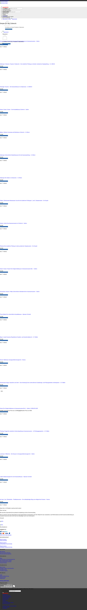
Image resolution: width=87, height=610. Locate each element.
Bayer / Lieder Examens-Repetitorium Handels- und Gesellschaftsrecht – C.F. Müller (19, 337)
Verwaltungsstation (7, 10)
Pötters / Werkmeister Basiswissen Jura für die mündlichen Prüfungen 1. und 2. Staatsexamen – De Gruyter (24, 200)
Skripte (4, 14)
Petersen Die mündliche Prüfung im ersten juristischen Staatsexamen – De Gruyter (18, 246)
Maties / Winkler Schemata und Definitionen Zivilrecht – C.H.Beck (15, 132)
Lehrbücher (5, 15)
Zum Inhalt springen (4, 0)
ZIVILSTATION (3, 540)
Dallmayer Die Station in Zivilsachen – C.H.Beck (11, 177)
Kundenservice (3, 569)
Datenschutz (3, 577)
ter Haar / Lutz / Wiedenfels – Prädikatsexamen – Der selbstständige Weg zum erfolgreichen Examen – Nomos (25, 499)
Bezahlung (2, 551)
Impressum (2, 578)
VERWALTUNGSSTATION (6, 547)
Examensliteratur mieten (8, 16)
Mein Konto (2, 567)
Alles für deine (3, 539)
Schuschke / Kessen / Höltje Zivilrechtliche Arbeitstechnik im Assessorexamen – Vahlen (19, 291)
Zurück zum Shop (7, 43)
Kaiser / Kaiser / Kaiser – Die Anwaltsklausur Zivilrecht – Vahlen (14, 109)
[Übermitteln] (3, 592)
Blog (1, 558)
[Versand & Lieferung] (1, 521)
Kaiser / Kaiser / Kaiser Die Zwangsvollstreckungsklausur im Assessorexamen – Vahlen (19, 41)
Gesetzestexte (6, 12)
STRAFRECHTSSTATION (6, 543)
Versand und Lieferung (5, 552)
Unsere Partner (3, 562)
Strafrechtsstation (6, 9)
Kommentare (5, 13)
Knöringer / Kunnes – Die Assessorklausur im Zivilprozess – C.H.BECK (16, 86)
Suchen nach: (8, 8)
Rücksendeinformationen (5, 553)
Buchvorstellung (6, 17)
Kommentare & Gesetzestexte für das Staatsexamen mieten (7, 560)
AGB (1, 575)
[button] (10, 19)
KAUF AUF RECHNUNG (5, 535)
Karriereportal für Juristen (5, 561)
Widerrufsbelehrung (4, 576)
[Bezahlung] (3, 530)
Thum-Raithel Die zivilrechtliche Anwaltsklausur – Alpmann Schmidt (15, 314)
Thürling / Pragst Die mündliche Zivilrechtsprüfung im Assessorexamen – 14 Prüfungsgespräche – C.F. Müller (24, 431)
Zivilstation (5, 8)
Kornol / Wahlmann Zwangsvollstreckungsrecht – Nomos (13, 359)
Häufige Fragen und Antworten (7, 568)
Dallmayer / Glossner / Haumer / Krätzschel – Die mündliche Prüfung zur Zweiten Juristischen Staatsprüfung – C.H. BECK (27, 64)
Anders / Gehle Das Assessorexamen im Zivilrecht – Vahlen (13, 223)
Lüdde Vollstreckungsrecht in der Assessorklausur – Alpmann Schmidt (16, 476)
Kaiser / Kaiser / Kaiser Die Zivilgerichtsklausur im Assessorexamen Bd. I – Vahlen (18, 268)
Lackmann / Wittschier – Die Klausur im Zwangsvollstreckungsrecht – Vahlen (17, 453)
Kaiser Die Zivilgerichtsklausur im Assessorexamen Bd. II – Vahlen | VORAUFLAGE (19, 408)
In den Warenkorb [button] (4, 44)
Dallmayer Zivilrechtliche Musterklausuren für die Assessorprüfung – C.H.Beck (17, 155)
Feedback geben (4, 570)
